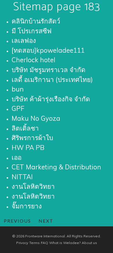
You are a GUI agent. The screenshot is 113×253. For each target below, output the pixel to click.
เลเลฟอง (24, 40)
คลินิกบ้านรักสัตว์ (36, 21)
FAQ (44, 243)
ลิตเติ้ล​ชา (25, 128)
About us (89, 243)
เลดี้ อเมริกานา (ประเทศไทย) (52, 79)
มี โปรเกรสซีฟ (32, 31)
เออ (16, 157)
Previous (17, 220)
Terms (34, 243)
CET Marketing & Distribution (56, 167)
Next (46, 220)
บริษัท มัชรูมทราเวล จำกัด (48, 69)
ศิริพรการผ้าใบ (32, 137)
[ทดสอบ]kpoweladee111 (48, 50)
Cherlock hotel (33, 60)
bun (18, 89)
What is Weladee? (65, 243)
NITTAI (22, 177)
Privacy (22, 243)
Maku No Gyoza (36, 118)
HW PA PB (28, 147)
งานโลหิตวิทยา (33, 186)
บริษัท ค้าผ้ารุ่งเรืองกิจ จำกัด (51, 99)
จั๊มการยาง (27, 206)
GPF (18, 108)
